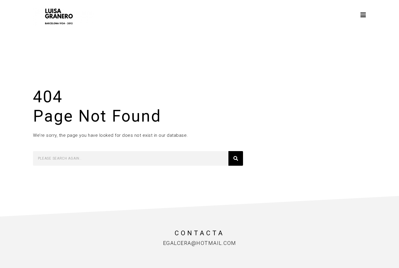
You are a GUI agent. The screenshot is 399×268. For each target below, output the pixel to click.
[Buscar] (235, 158)
